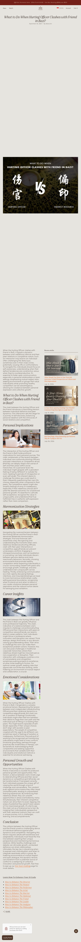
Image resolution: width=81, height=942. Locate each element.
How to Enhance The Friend (17, 899)
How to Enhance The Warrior (17, 893)
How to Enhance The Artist (16, 890)
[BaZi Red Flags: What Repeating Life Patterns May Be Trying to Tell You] (61, 425)
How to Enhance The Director (17, 882)
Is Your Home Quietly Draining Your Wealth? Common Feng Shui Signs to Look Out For (59, 409)
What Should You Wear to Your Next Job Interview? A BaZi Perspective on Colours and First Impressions (60, 379)
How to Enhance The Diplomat (18, 896)
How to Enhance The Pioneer (17, 885)
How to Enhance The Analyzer (18, 904)
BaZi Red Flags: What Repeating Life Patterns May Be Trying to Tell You (59, 437)
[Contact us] (76, 931)
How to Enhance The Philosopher (19, 907)
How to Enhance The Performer (18, 887)
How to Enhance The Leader (17, 902)
